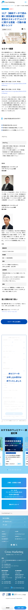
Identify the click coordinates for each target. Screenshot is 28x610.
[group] (14, 451)
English (3, 536)
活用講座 (7, 461)
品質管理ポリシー (18, 536)
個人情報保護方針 (5, 538)
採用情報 (3, 534)
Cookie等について (5, 541)
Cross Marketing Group (19, 534)
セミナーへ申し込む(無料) (14, 321)
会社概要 (16, 531)
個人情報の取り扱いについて (20, 538)
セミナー (12, 5)
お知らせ (3, 531)
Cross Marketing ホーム (6, 5)
